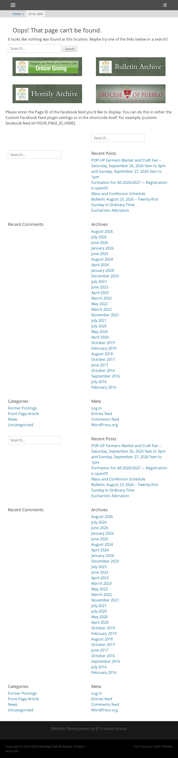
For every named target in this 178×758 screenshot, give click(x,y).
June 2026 (99, 242)
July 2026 (99, 237)
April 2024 (100, 264)
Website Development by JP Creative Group (89, 728)
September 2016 (105, 376)
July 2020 (99, 326)
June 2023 (99, 287)
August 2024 (102, 259)
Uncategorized (20, 424)
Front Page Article (23, 413)
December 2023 (105, 275)
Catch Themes (162, 746)
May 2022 (99, 303)
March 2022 (101, 309)
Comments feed (105, 419)
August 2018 (102, 353)
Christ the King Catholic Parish (51, 746)
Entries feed (101, 413)
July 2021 (99, 320)
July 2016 (99, 381)
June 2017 (99, 365)
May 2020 (99, 331)
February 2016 (103, 387)
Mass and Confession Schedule (118, 193)
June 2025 (99, 253)
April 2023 (100, 292)
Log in (96, 408)
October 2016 (103, 370)
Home (18, 14)
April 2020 (100, 337)
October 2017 (103, 359)
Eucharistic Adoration (110, 210)
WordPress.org (104, 424)
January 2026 (102, 248)
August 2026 (102, 231)
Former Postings (22, 408)
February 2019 (103, 348)
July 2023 (99, 281)
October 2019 (103, 342)
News (12, 419)
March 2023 (101, 298)
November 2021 (105, 314)
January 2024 (102, 270)
